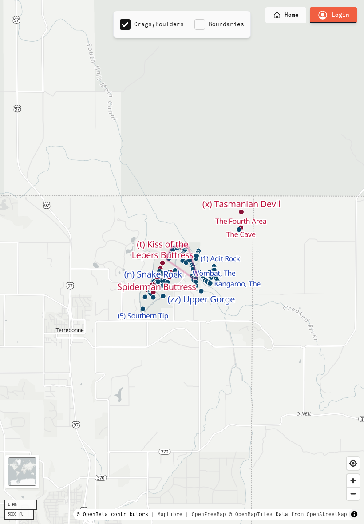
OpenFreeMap (209, 514)
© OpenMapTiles (251, 514)
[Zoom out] (353, 493)
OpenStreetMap (327, 514)
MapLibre (170, 514)
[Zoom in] (353, 480)
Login (340, 15)
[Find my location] (353, 463)
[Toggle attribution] (354, 514)
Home (292, 15)
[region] (182, 262)
